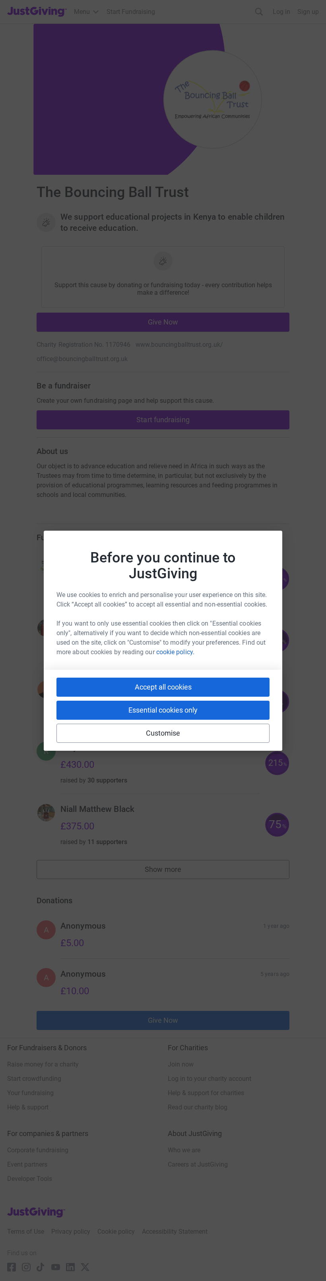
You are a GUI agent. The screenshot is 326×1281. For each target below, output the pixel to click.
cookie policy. (175, 652)
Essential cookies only (163, 710)
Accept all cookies (163, 687)
